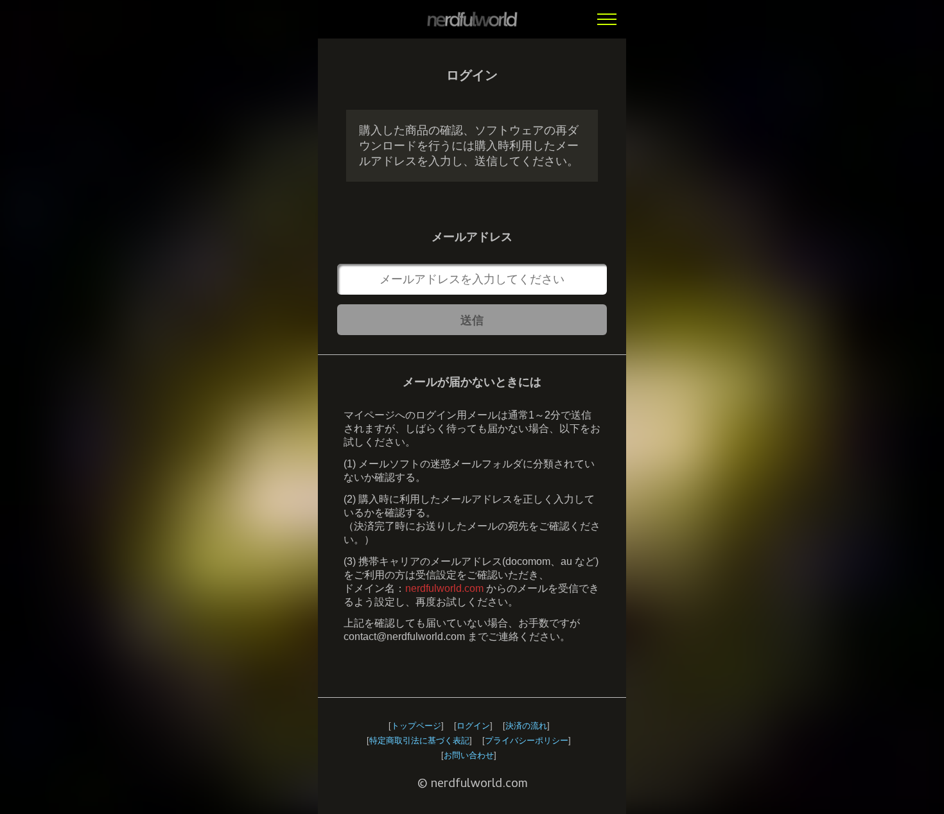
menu (607, 19)
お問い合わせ (469, 755)
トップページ (416, 726)
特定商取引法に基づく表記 (419, 740)
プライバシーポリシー (526, 740)
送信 (472, 320)
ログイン (473, 726)
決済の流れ (526, 726)
